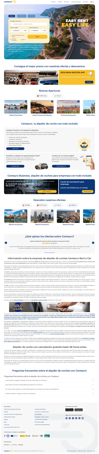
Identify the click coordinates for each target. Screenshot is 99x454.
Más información (87, 191)
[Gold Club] (49, 307)
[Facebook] (70, 418)
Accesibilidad (38, 414)
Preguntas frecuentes (9, 417)
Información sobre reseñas (50, 252)
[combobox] (13, 24)
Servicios (66, 1)
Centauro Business (76, 1)
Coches (60, 1)
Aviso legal (89, 451)
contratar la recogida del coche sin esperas (79, 317)
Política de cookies (82, 451)
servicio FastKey (38, 332)
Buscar (37, 36)
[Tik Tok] (76, 418)
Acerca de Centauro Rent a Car (11, 427)
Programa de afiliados (40, 409)
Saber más (15, 148)
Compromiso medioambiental (42, 424)
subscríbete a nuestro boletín (39, 300)
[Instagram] (66, 418)
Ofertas (6, 411)
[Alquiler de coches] (10, 2)
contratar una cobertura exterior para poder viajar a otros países (66, 315)
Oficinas (53, 1)
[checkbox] (10, 36)
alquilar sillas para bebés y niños (58, 317)
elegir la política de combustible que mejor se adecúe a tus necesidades (29, 315)
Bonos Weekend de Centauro (12, 341)
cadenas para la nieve (32, 318)
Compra (31, 16)
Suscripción (22, 16)
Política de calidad (39, 422)
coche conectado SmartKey (57, 334)
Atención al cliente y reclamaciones (13, 414)
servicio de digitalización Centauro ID (27, 330)
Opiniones (6, 424)
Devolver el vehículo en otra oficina (18, 36)
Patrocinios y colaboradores (42, 411)
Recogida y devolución (15, 21)
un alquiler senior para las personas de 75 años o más (36, 317)
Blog (5, 422)
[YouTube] (83, 418)
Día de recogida (14, 27)
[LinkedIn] (79, 418)
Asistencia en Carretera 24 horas (12, 409)
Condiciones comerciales (41, 419)
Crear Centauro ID (61, 166)
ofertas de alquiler (18, 300)
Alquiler (12, 16)
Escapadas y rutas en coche (42, 417)
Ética (94, 451)
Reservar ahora (48, 82)
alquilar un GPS (22, 318)
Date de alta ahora (47, 191)
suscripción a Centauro (88, 338)
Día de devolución (33, 27)
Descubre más (15, 166)
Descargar (89, 82)
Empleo (6, 419)
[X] (73, 418)
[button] (6, 243)
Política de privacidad (72, 451)
